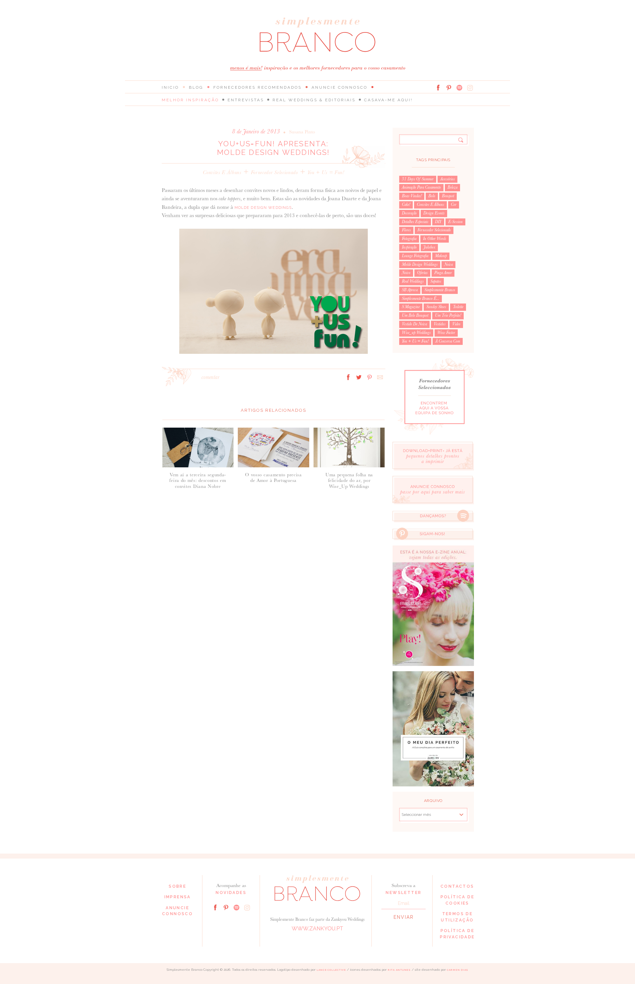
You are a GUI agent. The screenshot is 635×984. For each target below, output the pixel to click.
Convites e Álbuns (222, 172)
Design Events (433, 213)
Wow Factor (446, 332)
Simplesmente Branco (439, 290)
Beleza (452, 187)
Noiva (448, 264)
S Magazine (411, 307)
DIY (438, 221)
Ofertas (422, 272)
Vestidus (439, 324)
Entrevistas (246, 100)
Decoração (409, 213)
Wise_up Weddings (416, 332)
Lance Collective (331, 969)
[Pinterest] (448, 88)
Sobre (177, 886)
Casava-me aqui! (388, 100)
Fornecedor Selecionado (274, 172)
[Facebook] (438, 88)
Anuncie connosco (339, 87)
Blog (196, 87)
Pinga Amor (443, 272)
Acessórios (447, 179)
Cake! (406, 204)
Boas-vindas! (412, 196)
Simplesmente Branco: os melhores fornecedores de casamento (317, 34)
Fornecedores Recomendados (257, 87)
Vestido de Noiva (414, 324)
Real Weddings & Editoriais (314, 100)
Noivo (406, 272)
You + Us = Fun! (325, 172)
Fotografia (409, 238)
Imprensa (177, 897)
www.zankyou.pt (317, 928)
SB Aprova (410, 290)
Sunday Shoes (436, 307)
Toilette (458, 307)
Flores (406, 230)
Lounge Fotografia (415, 256)
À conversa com (447, 341)
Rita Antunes (399, 969)
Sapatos (435, 281)
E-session (455, 221)
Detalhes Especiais (415, 221)
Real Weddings (413, 281)
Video (456, 324)
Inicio (170, 87)
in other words (434, 238)
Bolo (431, 196)
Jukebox (429, 247)
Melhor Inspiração (190, 100)
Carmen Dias (457, 969)
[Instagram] (470, 88)
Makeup (441, 256)
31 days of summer (418, 179)
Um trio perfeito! (448, 315)
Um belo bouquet (415, 315)
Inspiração (409, 247)
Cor (453, 204)
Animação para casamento (421, 187)
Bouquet (448, 196)
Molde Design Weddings (263, 207)
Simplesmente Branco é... (420, 298)
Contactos (457, 886)
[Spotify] (459, 88)
